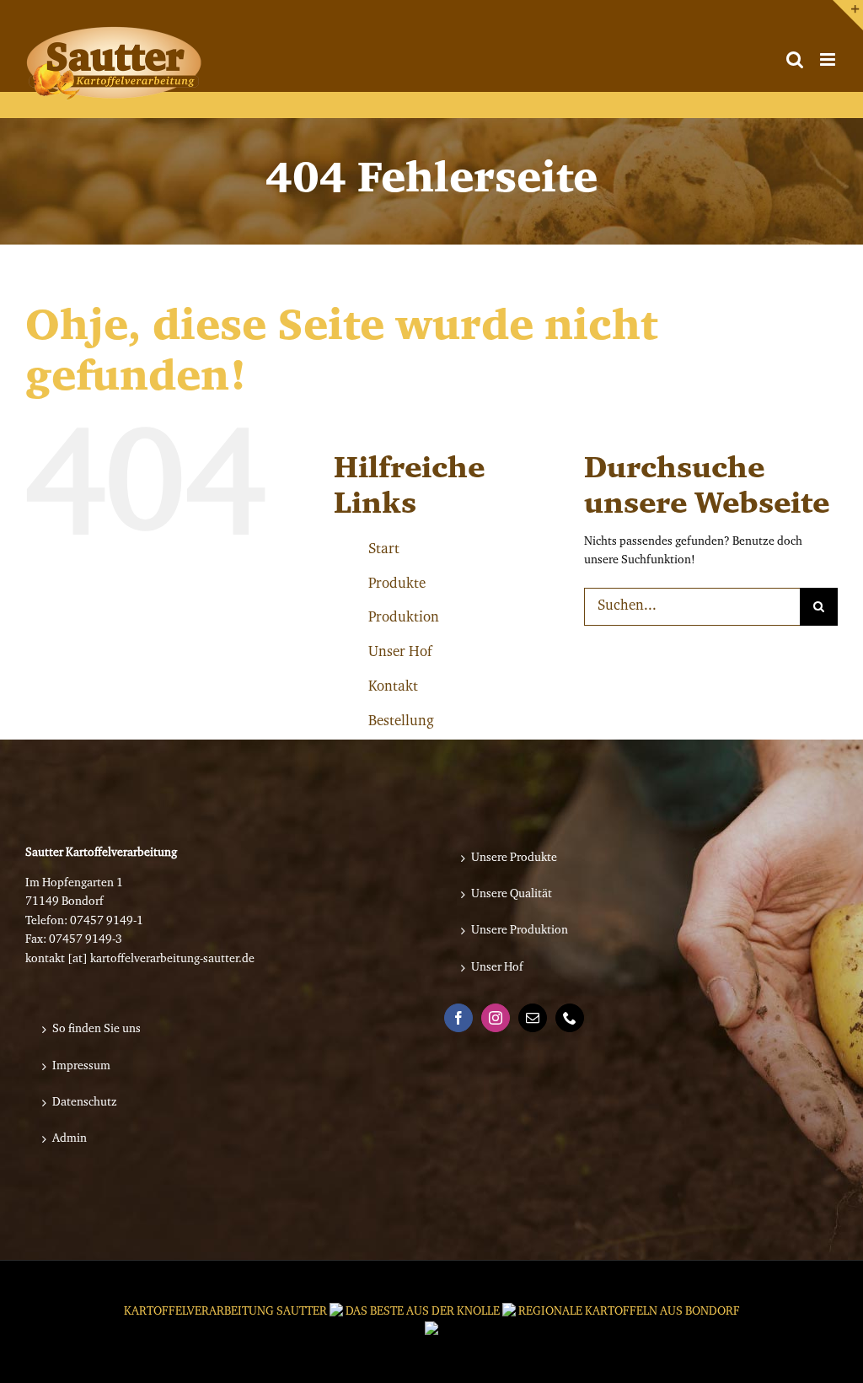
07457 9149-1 (106, 922)
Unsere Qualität (511, 895)
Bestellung (401, 721)
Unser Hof (400, 652)
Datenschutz (84, 1103)
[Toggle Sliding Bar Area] (848, 15)
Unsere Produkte (514, 858)
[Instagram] (495, 1018)
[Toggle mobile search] (794, 59)
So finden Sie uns (96, 1030)
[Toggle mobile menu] (829, 59)
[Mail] (532, 1018)
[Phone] (569, 1018)
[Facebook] (458, 1018)
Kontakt (393, 687)
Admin (69, 1139)
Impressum (81, 1067)
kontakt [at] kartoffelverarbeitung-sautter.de (140, 960)
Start (383, 549)
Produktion (403, 618)
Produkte (397, 584)
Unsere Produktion (519, 931)
